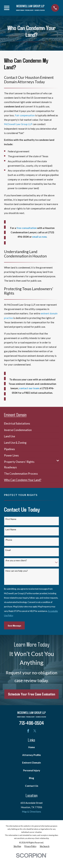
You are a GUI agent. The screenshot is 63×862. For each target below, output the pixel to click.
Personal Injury (31, 770)
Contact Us (31, 785)
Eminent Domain (31, 762)
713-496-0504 (31, 723)
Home (31, 747)
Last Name (10, 529)
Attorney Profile (31, 754)
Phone (8, 540)
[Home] (30, 7)
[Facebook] (28, 731)
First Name (10, 519)
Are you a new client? (16, 560)
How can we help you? (16, 571)
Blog (31, 778)
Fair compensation (25, 115)
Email (8, 550)
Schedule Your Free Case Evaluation (31, 694)
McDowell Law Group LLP (18, 124)
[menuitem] (17, 422)
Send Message (14, 625)
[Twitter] (35, 731)
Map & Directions (31, 811)
